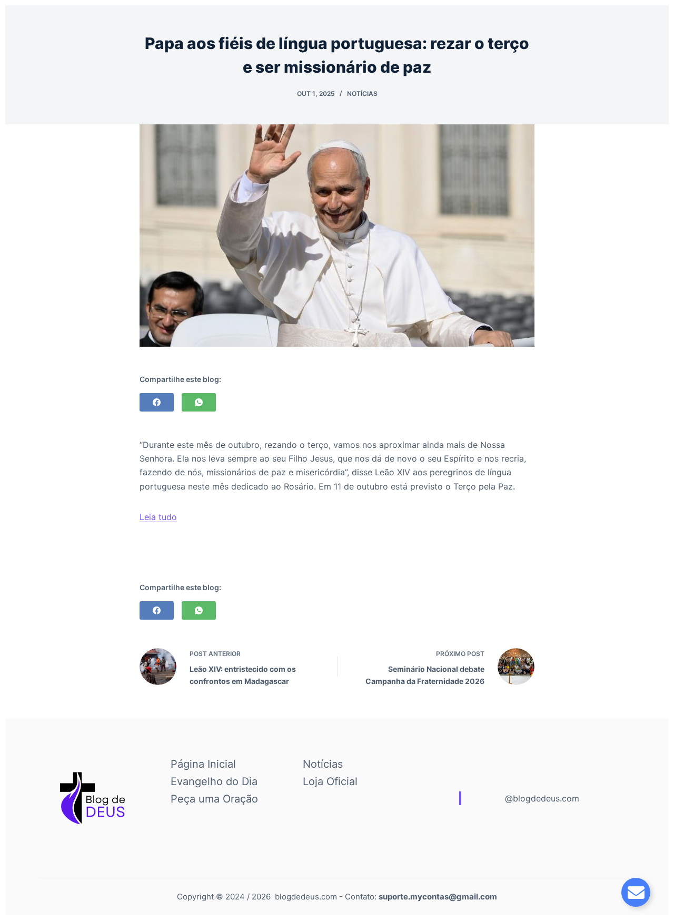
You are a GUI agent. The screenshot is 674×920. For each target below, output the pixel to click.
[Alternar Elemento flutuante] (635, 892)
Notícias (362, 93)
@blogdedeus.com (542, 798)
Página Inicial (203, 764)
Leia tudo (158, 517)
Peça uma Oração (214, 798)
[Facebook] (157, 402)
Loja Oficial (330, 781)
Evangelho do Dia (214, 781)
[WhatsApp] (199, 402)
